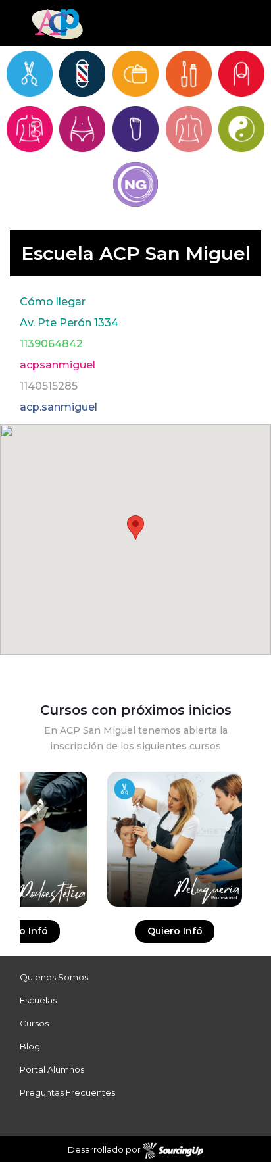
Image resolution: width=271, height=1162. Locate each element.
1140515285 (49, 386)
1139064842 (51, 344)
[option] (174, 864)
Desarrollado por (105, 1149)
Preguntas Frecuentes (67, 1092)
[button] (135, 527)
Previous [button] (9, 864)
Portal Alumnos (52, 1069)
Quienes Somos (54, 977)
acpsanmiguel (57, 365)
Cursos (34, 1023)
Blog (30, 1046)
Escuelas (38, 1000)
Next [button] (261, 864)
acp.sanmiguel (58, 407)
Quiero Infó (175, 931)
